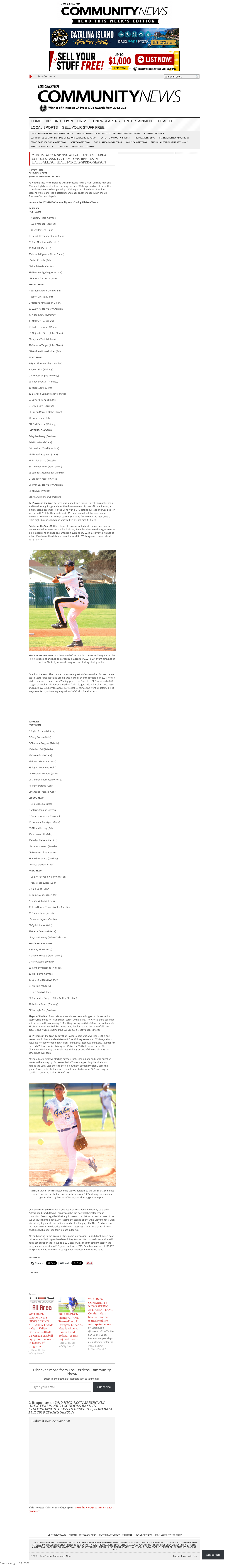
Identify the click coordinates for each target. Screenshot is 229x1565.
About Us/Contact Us (42, 146)
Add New (192, 1556)
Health (165, 121)
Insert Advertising (80, 142)
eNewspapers (106, 121)
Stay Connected (47, 76)
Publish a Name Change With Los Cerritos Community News (108, 133)
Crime (83, 121)
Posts (183, 1556)
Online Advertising (136, 142)
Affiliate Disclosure (154, 133)
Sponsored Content (83, 146)
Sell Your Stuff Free (83, 127)
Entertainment (139, 121)
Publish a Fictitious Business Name (169, 142)
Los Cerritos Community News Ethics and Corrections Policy (64, 137)
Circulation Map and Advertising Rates (52, 133)
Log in (176, 1556)
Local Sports (44, 127)
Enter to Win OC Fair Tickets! (116, 137)
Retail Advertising (145, 137)
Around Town (59, 121)
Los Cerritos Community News (55, 1556)
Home (36, 121)
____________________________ (114, 49)
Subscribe (63, 146)
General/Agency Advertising (174, 137)
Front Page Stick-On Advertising (48, 142)
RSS (114, 1549)
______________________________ (114, 26)
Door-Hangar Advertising (108, 142)
